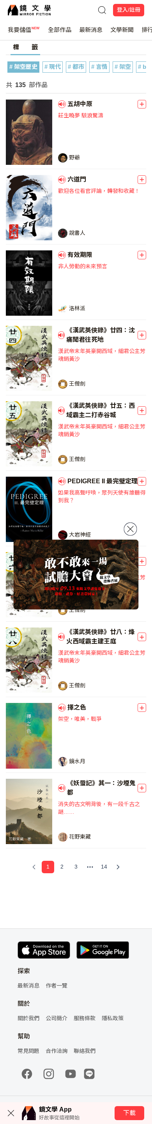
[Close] (130, 528)
